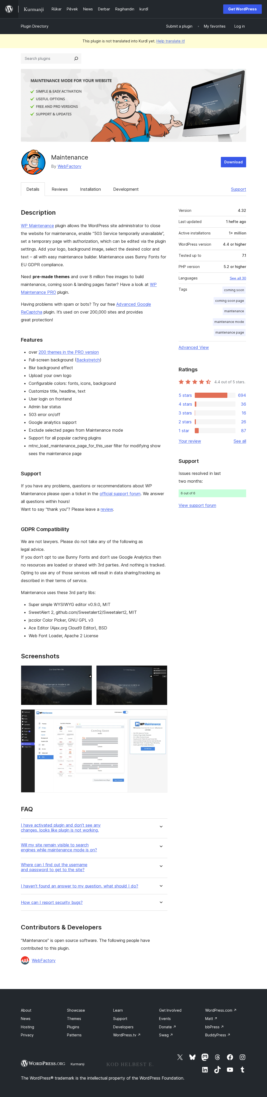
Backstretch (88, 359)
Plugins (73, 1027)
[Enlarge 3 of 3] (160, 716)
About (26, 1010)
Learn (118, 1010)
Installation (90, 189)
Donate (167, 1027)
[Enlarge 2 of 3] (160, 672)
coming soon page (229, 301)
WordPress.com (221, 1010)
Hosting (27, 1027)
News (26, 1018)
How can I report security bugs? (52, 902)
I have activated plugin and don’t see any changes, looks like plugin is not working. (61, 828)
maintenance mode (229, 322)
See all (240, 441)
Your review (190, 441)
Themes (74, 1018)
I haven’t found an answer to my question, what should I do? (79, 886)
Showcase (76, 1010)
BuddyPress (217, 1035)
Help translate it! (170, 41)
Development (126, 189)
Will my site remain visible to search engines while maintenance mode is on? (59, 847)
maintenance (234, 311)
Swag (166, 1035)
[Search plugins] (76, 58)
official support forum (120, 493)
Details (32, 189)
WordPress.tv (127, 1035)
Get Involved (170, 1010)
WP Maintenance (37, 225)
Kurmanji (77, 1064)
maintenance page (229, 332)
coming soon (234, 290)
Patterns (74, 1035)
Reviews (60, 189)
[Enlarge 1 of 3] (85, 672)
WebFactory (69, 166)
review (107, 509)
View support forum (197, 505)
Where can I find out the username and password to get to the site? (54, 867)
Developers (123, 1027)
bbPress (214, 1027)
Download (233, 162)
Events (165, 1018)
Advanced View (194, 347)
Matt (211, 1018)
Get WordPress (242, 9)
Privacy (27, 1035)
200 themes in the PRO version (69, 352)
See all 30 (238, 278)
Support (238, 189)
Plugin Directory (34, 26)
